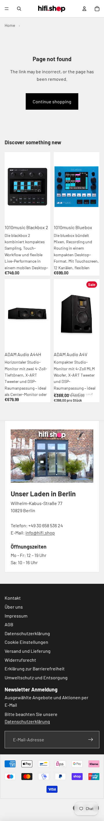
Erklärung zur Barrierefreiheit (35, 668)
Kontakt (13, 598)
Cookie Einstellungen (26, 642)
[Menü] (6, 8)
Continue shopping (52, 101)
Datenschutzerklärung (27, 633)
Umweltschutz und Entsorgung (36, 677)
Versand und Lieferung (28, 651)
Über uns (14, 606)
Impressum (16, 615)
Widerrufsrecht (20, 659)
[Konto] (84, 8)
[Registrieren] (91, 740)
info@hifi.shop (40, 532)
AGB (9, 624)
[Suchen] (19, 8)
